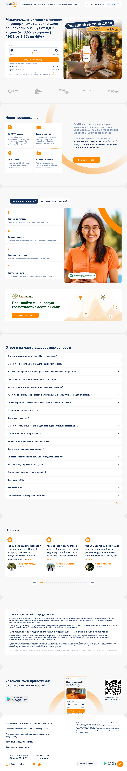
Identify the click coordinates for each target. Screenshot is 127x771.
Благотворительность (16, 729)
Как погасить (51, 4)
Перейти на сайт (25, 315)
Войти (113, 4)
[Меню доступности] (104, 4)
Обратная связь (88, 763)
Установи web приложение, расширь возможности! (28, 683)
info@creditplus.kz (18, 764)
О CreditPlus (11, 723)
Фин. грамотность (65, 4)
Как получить (27, 4)
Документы (25, 723)
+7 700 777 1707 (44, 755)
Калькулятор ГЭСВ (39, 729)
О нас (76, 4)
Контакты (47, 723)
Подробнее (53, 74)
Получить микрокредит (34, 60)
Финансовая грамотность (17, 747)
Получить (86, 160)
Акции (37, 723)
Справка (119, 503)
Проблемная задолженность (19, 742)
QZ (119, 3)
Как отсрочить (39, 4)
